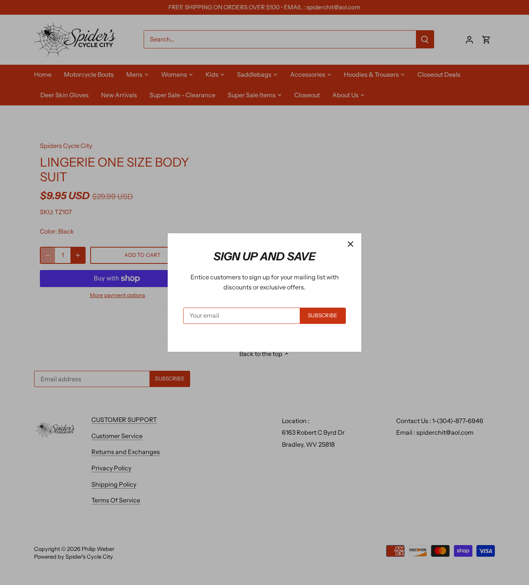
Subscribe (322, 315)
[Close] (350, 244)
